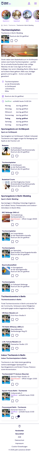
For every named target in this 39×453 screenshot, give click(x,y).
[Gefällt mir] (16, 41)
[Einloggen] (29, 3)
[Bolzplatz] (19, 151)
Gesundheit (19, 434)
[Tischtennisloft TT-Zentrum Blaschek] (19, 379)
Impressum (19, 443)
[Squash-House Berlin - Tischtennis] (19, 396)
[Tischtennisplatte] (19, 254)
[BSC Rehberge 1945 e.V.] (19, 219)
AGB (19, 437)
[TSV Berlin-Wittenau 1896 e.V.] (19, 331)
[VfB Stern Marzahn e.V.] (19, 317)
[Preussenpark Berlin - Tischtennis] (19, 412)
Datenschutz (19, 440)
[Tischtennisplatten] (19, 168)
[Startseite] (1, 25)
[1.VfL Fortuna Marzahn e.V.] (19, 346)
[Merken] (12, 41)
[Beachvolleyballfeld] (19, 271)
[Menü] (35, 3)
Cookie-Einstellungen (19, 447)
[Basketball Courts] (19, 185)
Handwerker (19, 431)
